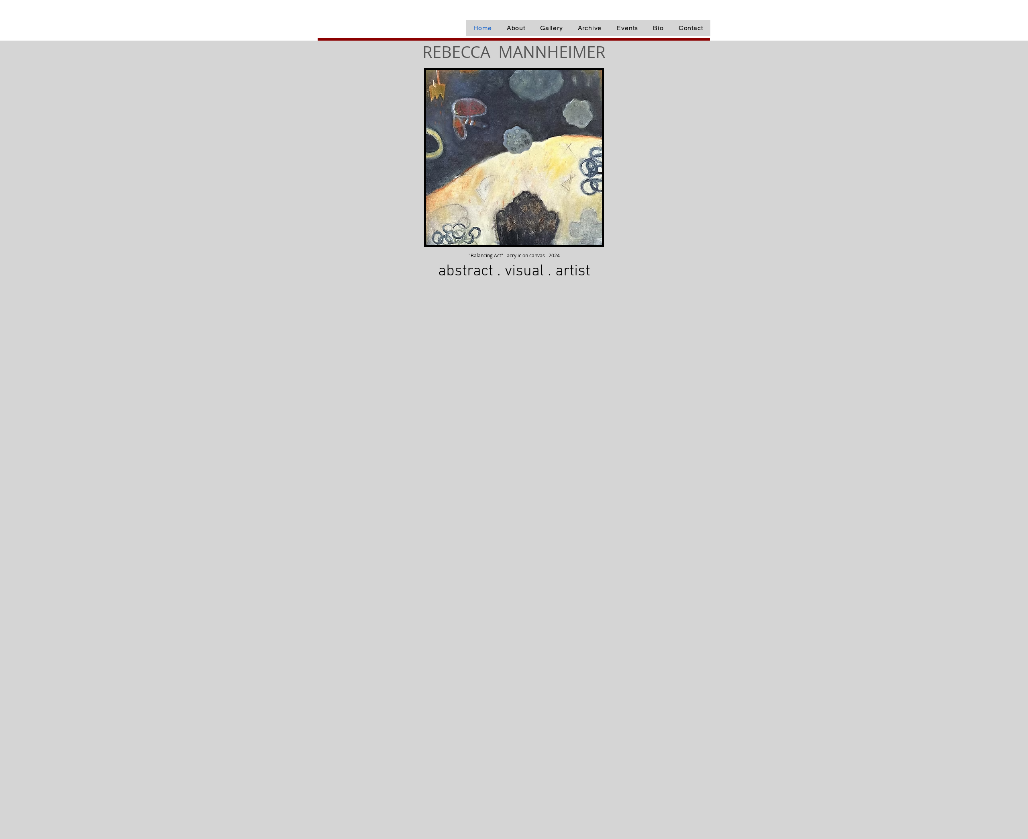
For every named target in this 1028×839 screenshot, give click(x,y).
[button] (589, 28)
